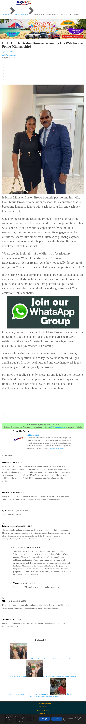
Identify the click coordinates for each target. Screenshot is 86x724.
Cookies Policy (43, 713)
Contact (43, 708)
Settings (70, 719)
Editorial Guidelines (43, 703)
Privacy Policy (43, 711)
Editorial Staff (9, 52)
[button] (4, 3)
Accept (44, 719)
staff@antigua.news (9, 55)
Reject (57, 719)
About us (43, 706)
